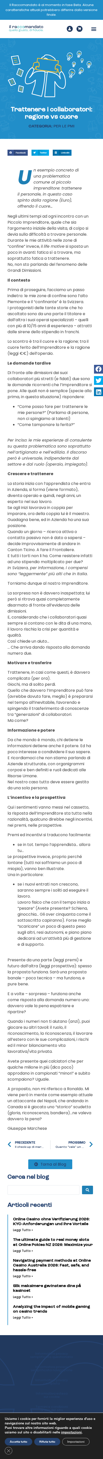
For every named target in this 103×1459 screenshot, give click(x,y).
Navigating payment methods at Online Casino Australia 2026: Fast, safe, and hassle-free (52, 1265)
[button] (94, 29)
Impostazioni (75, 1442)
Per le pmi (64, 126)
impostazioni (71, 1432)
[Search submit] (87, 1190)
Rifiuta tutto (47, 1442)
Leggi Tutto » (23, 1230)
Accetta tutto (18, 1442)
